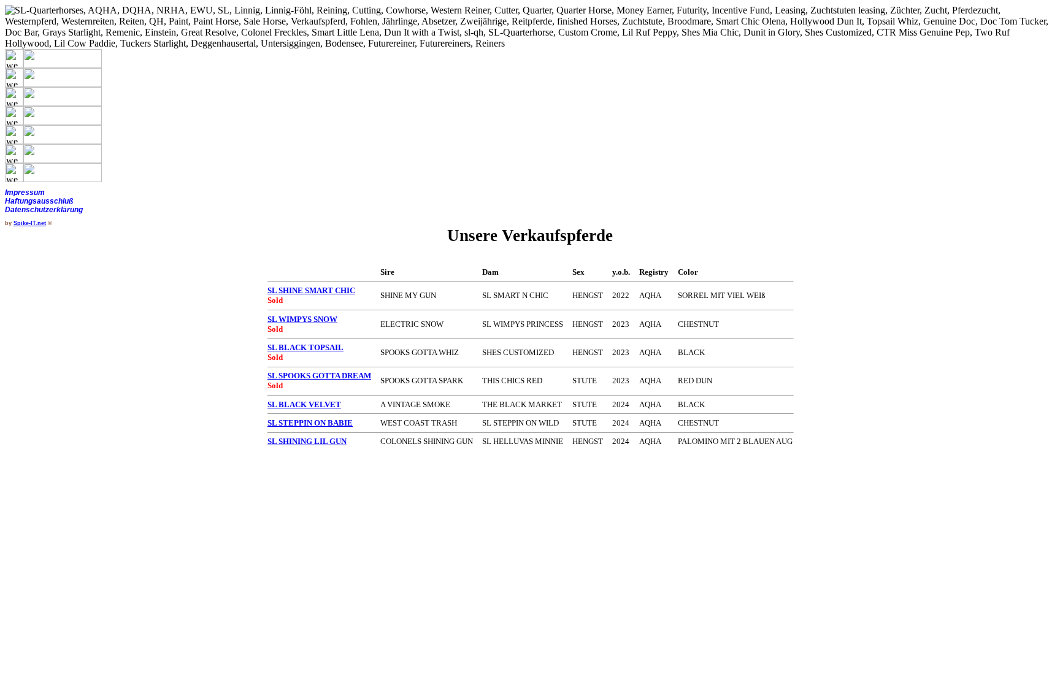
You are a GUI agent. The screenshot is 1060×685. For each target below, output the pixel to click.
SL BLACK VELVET (304, 404)
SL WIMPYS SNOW (302, 319)
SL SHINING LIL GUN (307, 441)
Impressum (25, 192)
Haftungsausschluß (39, 201)
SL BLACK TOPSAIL (305, 347)
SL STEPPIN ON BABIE (310, 422)
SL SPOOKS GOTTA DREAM (319, 375)
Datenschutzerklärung (44, 209)
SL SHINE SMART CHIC (311, 290)
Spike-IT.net (29, 223)
